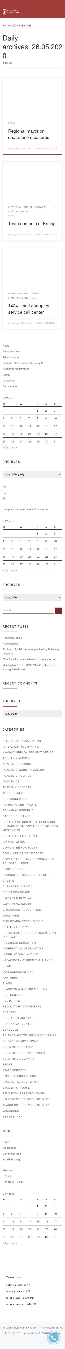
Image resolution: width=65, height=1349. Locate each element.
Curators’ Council (18, 886)
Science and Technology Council (30, 1035)
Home (6, 25)
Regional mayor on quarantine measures (28, 134)
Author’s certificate (20, 804)
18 (4, 433)
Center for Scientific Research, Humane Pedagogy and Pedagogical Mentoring (31, 826)
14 (29, 426)
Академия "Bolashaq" (21, 148)
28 (29, 441)
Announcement (11, 351)
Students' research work (24, 1093)
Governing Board (17, 903)
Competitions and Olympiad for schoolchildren (28, 861)
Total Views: (14, 1298)
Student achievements (21, 1082)
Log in (6, 1142)
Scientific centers (18, 1047)
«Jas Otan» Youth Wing (21, 746)
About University (17, 758)
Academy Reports (17, 787)
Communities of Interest (23, 853)
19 (12, 433)
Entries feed (9, 1147)
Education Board (16, 892)
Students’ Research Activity (26, 1099)
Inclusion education (19, 942)
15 (38, 426)
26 (12, 441)
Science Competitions (20, 1041)
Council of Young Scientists (26, 875)
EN (4, 498)
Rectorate (11, 1000)
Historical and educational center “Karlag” (31, 935)
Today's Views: (16, 1291)
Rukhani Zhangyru (17, 1018)
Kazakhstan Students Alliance (28, 960)
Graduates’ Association (22, 909)
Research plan (11, 643)
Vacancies (11, 1110)
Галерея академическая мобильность (25, 509)
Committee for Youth (20, 847)
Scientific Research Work (24, 1053)
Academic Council (17, 764)
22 (38, 433)
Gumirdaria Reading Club (23, 921)
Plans (7, 983)
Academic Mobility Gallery (24, 769)
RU (4, 492)
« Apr (6, 447)
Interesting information (23, 948)
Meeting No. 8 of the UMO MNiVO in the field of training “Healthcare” (29, 667)
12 (12, 426)
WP (19, 1332)
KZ (4, 487)
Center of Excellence (21, 836)
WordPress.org (11, 1159)
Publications (13, 995)
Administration (11, 357)
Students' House (16, 1087)
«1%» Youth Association (22, 740)
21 (29, 433)
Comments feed (12, 1153)
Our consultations (18, 971)
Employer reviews (17, 898)
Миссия (7, 1170)
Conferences (14, 869)
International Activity (21, 954)
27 (21, 441)
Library (6, 374)
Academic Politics (17, 775)
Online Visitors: (16, 1285)
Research (11, 1012)
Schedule (10, 1029)
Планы (7, 1176)
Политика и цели (13, 1181)
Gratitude (11, 915)
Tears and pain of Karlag (32, 223)
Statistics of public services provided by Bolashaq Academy (31, 651)
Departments (10, 386)
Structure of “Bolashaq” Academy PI (23, 363)
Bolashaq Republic (18, 810)
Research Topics (12, 637)
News (6, 345)
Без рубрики (13, 1116)
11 (4, 426)
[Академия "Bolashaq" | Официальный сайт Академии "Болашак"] (11, 12)
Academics (11, 781)
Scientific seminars (19, 1058)
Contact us (9, 380)
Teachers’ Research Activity (26, 1105)
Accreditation (14, 793)
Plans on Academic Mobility (25, 989)
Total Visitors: (15, 1304)
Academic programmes (16, 368)
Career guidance (17, 816)
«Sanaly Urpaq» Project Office (28, 752)
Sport (7, 1064)
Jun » (14, 447)
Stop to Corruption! (19, 1076)
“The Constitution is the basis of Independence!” (29, 659)
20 (21, 433)
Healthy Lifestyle (17, 927)
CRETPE (8, 880)
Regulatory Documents (22, 1006)
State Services (15, 1070)
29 (38, 441)
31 (55, 441)
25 (4, 441)
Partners (10, 977)
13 (21, 426)
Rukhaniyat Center (18, 1024)
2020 (15, 25)
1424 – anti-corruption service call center (29, 308)
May (23, 25)
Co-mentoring (14, 841)
